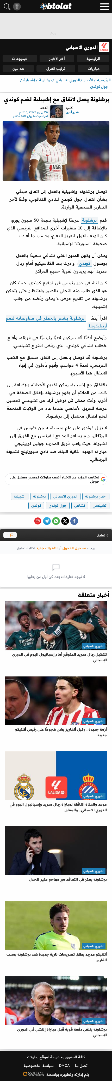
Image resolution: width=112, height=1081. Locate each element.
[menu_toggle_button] (104, 6)
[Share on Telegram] (47, 521)
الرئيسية (93, 58)
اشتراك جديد (47, 548)
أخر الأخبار (57, 58)
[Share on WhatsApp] (56, 521)
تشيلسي (100, 505)
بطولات (33, 1057)
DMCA (64, 1065)
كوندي (84, 263)
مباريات (93, 68)
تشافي (79, 505)
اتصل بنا (82, 1065)
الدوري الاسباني (65, 496)
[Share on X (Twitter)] (65, 521)
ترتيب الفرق (55, 68)
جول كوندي (58, 505)
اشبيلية (20, 496)
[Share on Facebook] (74, 521)
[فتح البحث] (7, 6)
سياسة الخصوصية (39, 1065)
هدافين (18, 68)
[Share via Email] (38, 521)
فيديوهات (19, 58)
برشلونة (89, 220)
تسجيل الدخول (74, 548)
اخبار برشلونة (96, 496)
